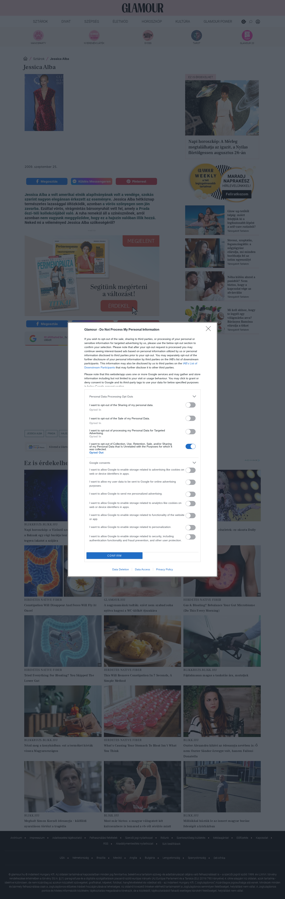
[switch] (191, 405)
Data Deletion (120, 569)
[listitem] (142, 396)
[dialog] (142, 449)
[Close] (209, 330)
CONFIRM (114, 555)
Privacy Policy (164, 569)
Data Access (142, 569)
